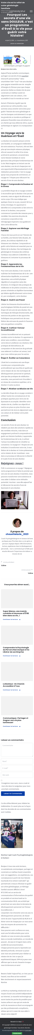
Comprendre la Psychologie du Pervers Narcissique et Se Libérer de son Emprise (16, 649)
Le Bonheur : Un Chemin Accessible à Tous (13, 685)
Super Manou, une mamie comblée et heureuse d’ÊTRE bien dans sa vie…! (16, 613)
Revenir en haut (16, 1022)
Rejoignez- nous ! (12, 463)
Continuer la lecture (10, 619)
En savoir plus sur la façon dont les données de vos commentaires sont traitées (16, 809)
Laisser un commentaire (17, 43)
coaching (24, 76)
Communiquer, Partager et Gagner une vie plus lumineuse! (15, 720)
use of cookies (28, 1030)
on (9, 40)
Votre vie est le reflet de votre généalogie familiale (13, 5)
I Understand (17, 1033)
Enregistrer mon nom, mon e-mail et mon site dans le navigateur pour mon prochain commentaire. (15, 786)
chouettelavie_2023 (22, 40)
